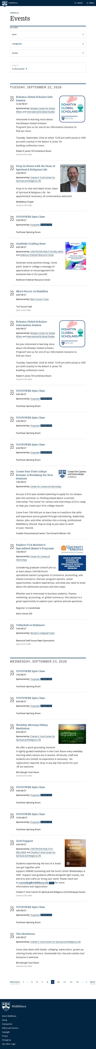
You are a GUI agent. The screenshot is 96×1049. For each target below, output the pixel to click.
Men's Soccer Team (39, 299)
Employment (7, 1024)
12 (71, 982)
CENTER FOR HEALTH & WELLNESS (46, 251)
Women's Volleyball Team (42, 633)
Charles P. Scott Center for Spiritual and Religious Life (55, 941)
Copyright (6, 1032)
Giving (4, 1020)
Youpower (35, 224)
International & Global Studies (41, 111)
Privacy (5, 1036)
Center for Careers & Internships (45, 486)
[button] (78, 3)
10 (59, 982)
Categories (17, 44)
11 (65, 982)
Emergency (6, 1040)
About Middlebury (9, 1016)
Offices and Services (10, 1028)
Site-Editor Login (8, 1044)
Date (14, 34)
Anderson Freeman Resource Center (37, 255)
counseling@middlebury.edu (33, 882)
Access (15, 53)
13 (78, 982)
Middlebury (14, 13)
